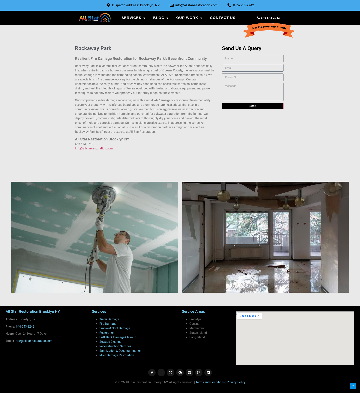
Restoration (107, 332)
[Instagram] (198, 372)
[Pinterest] (189, 372)
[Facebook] (152, 372)
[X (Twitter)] (170, 372)
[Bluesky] (161, 372)
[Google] (180, 372)
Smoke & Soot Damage (114, 328)
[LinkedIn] (208, 372)
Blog (158, 18)
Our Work (187, 18)
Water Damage (109, 319)
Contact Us (223, 18)
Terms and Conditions (210, 382)
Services (131, 18)
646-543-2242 (25, 326)
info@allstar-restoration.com (94, 148)
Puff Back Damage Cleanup (117, 337)
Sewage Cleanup (110, 342)
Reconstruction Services (115, 346)
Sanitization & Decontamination (120, 350)
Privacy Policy (236, 382)
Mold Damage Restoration (116, 355)
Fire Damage (107, 324)
